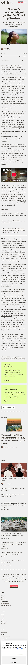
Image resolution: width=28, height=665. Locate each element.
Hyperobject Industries (6, 44)
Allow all (14, 658)
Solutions (3, 599)
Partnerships (4, 621)
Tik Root (3, 499)
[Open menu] (25, 2)
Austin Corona (4, 548)
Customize (13, 662)
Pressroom (3, 623)
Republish (3, 639)
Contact (3, 617)
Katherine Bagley (5, 490)
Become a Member (5, 636)
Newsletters (4, 632)
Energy (3, 595)
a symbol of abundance (17, 294)
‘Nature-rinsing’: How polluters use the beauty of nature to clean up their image (13, 439)
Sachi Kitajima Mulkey (6, 565)
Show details (21, 654)
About (2, 614)
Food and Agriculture (6, 605)
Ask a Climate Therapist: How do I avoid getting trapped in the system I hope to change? (13, 505)
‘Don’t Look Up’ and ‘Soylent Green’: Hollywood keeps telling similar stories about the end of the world (13, 230)
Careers (3, 619)
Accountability (13, 447)
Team (2, 616)
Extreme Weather (5, 603)
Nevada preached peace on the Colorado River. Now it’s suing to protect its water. (13, 544)
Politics (3, 597)
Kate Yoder (6, 48)
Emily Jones (4, 556)
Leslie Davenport (8, 483)
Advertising (4, 638)
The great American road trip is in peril (13, 488)
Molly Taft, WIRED (5, 538)
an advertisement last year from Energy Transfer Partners (12, 313)
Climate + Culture (23, 56)
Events (2, 634)
